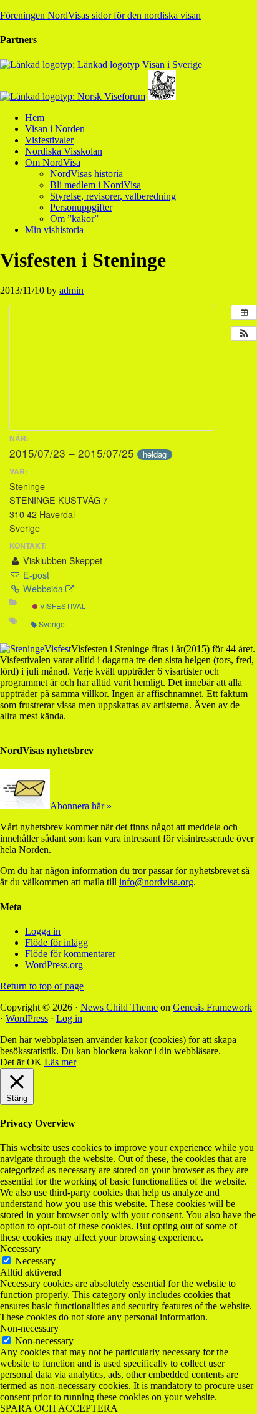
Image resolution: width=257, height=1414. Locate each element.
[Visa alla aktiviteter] (244, 312)
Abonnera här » (81, 806)
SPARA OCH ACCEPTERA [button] (59, 1408)
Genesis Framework (212, 1007)
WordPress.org (54, 965)
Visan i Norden (55, 128)
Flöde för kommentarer (70, 953)
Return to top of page (42, 986)
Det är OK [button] (21, 1062)
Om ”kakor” (74, 218)
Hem (34, 117)
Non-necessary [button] (29, 1328)
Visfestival (61, 606)
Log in (69, 1018)
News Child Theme (119, 1007)
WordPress (27, 1018)
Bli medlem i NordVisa (95, 185)
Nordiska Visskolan (63, 151)
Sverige (52, 623)
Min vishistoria (54, 229)
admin (71, 290)
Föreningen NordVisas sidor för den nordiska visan (100, 15)
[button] (243, 333)
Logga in (43, 931)
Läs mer (60, 1062)
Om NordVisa (52, 162)
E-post (35, 575)
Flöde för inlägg (56, 942)
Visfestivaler (49, 140)
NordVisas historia (86, 173)
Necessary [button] (20, 1248)
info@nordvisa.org (156, 882)
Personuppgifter (81, 207)
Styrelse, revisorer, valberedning (113, 196)
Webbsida (43, 588)
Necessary (35, 1261)
